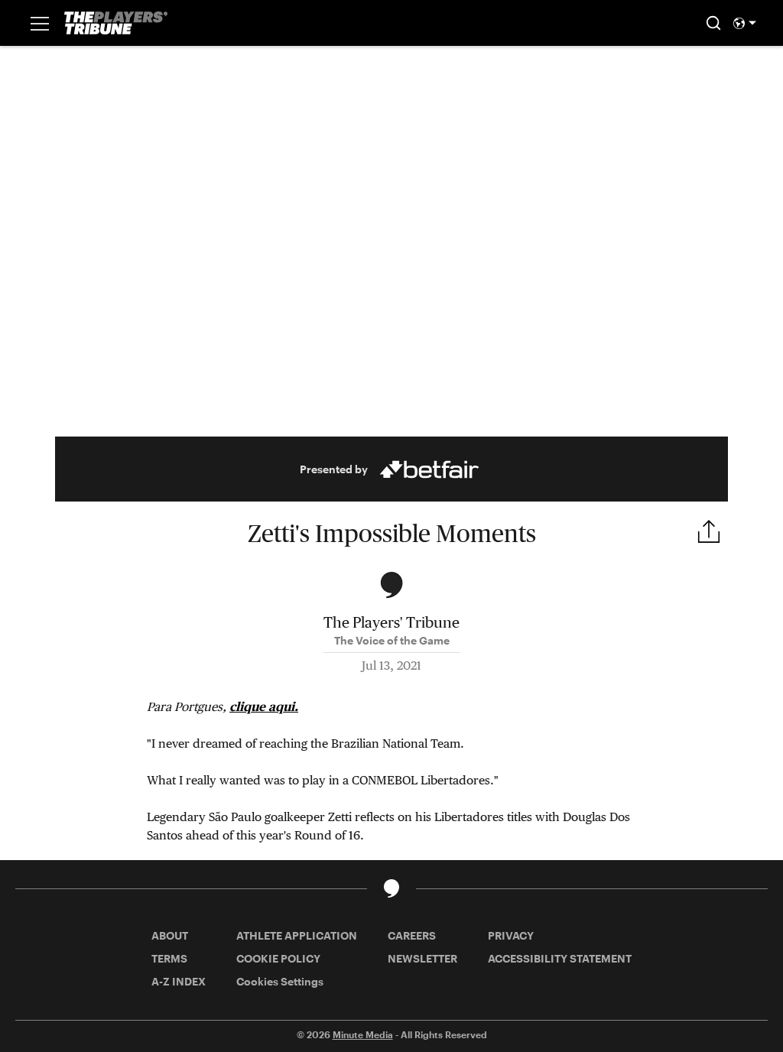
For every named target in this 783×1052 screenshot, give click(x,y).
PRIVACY (511, 935)
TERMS (169, 958)
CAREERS (412, 935)
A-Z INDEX (178, 981)
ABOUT (169, 935)
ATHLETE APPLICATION (296, 935)
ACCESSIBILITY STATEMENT (560, 958)
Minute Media (363, 1034)
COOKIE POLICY (278, 958)
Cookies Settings (279, 981)
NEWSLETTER (422, 958)
